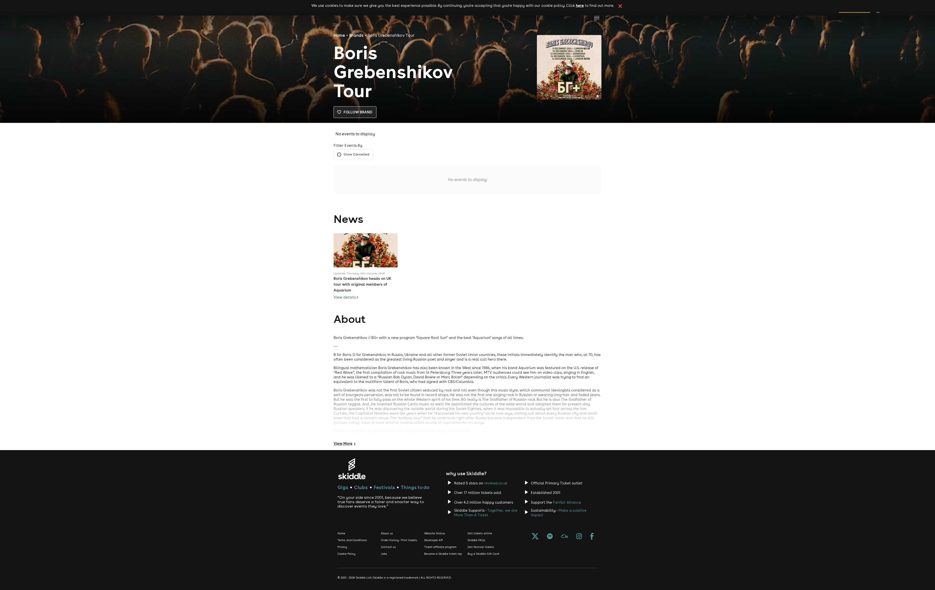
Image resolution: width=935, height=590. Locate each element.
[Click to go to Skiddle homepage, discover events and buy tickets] (351, 469)
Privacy (342, 547)
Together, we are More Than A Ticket (485, 512)
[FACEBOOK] (592, 537)
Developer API (433, 540)
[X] (535, 537)
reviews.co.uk (495, 483)
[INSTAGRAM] (579, 537)
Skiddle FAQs (476, 540)
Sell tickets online (480, 533)
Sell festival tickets (481, 547)
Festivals (384, 487)
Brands (356, 35)
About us (387, 533)
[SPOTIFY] (549, 537)
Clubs (361, 487)
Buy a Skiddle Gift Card (483, 553)
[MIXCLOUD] (564, 537)
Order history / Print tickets (399, 540)
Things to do (415, 487)
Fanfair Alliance (567, 502)
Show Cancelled (356, 154)
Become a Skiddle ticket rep (443, 553)
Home (339, 35)
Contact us (388, 547)
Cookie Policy (346, 553)
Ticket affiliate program (440, 547)
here (580, 5)
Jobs (384, 553)
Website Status (434, 533)
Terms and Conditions (352, 540)
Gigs (342, 487)
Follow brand (358, 112)
